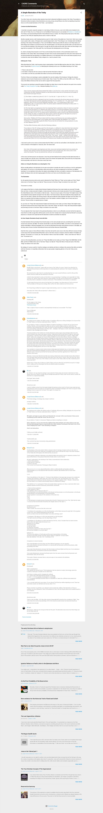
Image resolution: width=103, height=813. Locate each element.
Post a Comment (26, 617)
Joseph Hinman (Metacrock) (34, 265)
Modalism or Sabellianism (74, 32)
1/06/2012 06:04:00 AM (32, 380)
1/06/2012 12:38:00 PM (32, 434)
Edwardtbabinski (31, 318)
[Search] (84, 4)
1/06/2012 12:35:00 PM (32, 404)
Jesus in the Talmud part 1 (29, 751)
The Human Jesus (31, 305)
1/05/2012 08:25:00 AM (32, 314)
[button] (81, 13)
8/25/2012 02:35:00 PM (32, 559)
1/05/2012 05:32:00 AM (32, 293)
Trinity (26, 259)
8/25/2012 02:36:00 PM (32, 593)
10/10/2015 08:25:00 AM (33, 613)
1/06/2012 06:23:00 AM (32, 392)
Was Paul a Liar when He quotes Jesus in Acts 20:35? (37, 646)
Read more (78, 641)
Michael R (29, 447)
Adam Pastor (30, 297)
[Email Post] (25, 256)
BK (27, 370)
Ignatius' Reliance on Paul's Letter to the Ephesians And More (40, 663)
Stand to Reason (36, 66)
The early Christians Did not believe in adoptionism (37, 628)
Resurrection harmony (28, 786)
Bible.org (55, 86)
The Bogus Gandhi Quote (28, 734)
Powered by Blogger (52, 806)
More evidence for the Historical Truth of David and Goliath (39, 698)
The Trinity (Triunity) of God (31, 86)
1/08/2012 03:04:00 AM (32, 443)
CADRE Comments (29, 4)
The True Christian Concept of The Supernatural (36, 769)
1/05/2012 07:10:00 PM (32, 366)
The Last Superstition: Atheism (30, 716)
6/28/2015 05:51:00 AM (32, 603)
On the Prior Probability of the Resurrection (34, 681)
